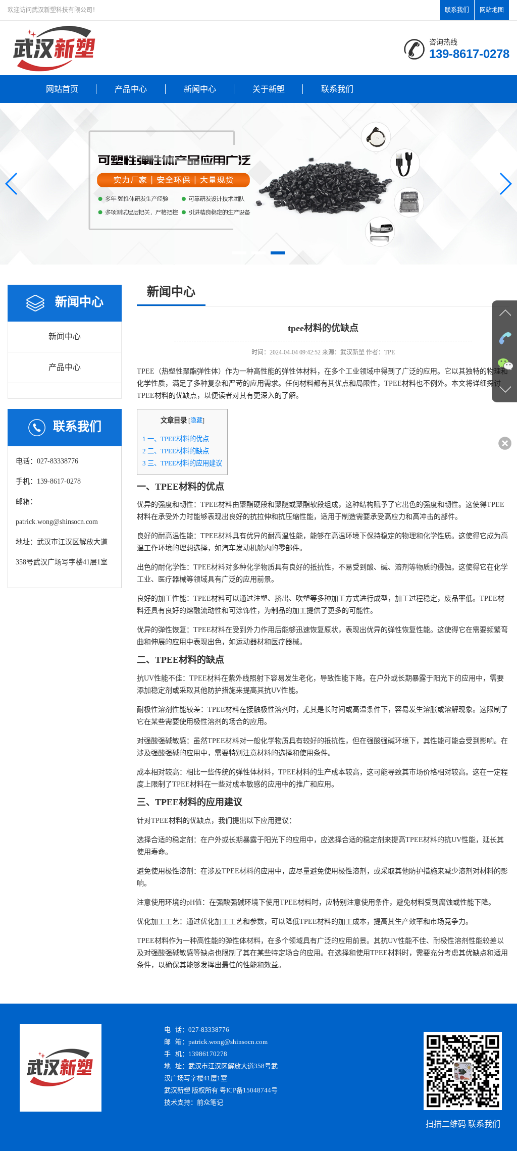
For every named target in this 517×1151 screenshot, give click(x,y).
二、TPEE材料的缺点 (175, 451)
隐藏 (196, 420)
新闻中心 (200, 89)
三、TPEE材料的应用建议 (182, 463)
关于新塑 (268, 89)
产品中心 (131, 89)
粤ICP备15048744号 (249, 1090)
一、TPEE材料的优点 (175, 439)
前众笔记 (210, 1102)
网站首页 (62, 89)
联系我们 (457, 10)
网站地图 (492, 10)
